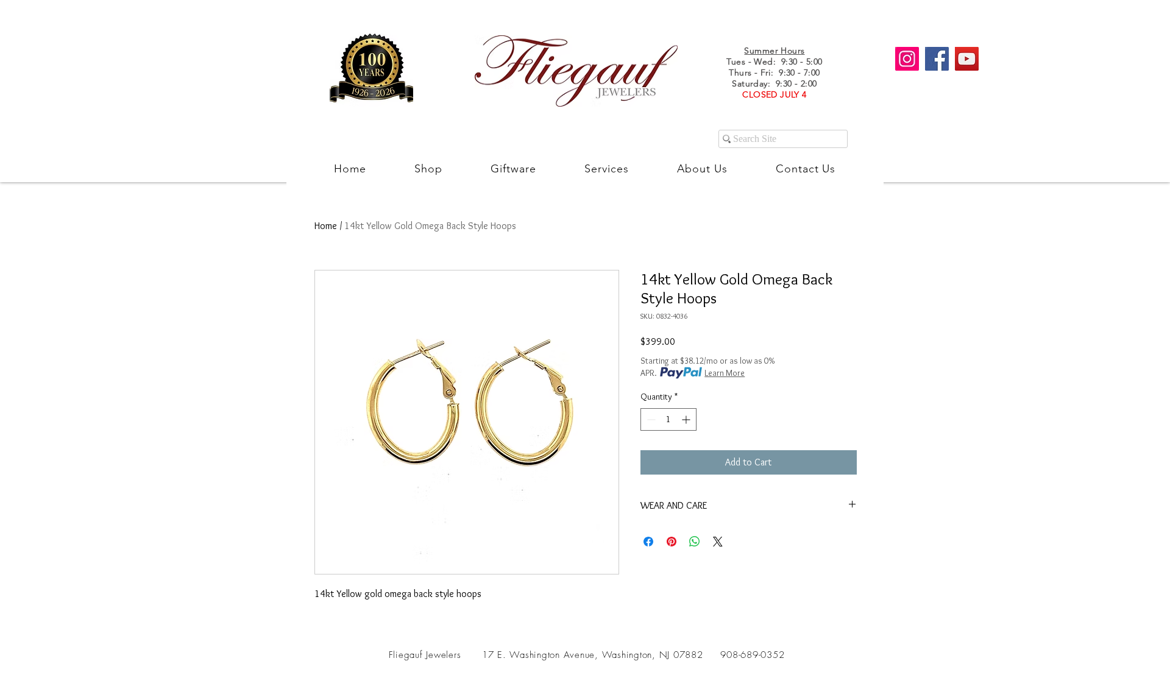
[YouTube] (967, 59)
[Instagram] (907, 59)
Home (325, 225)
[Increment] (687, 419)
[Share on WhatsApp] (694, 541)
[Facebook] (937, 59)
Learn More (724, 372)
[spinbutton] (668, 419)
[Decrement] (650, 419)
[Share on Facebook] (648, 541)
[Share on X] (718, 541)
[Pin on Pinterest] (671, 541)
